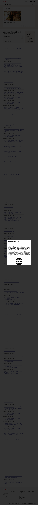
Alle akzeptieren (19, 259)
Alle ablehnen (19, 263)
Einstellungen (19, 261)
